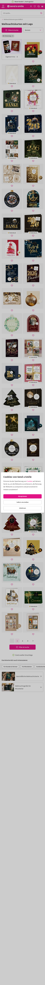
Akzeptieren (22, 496)
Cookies (29, 481)
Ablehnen (22, 508)
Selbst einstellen (23, 502)
